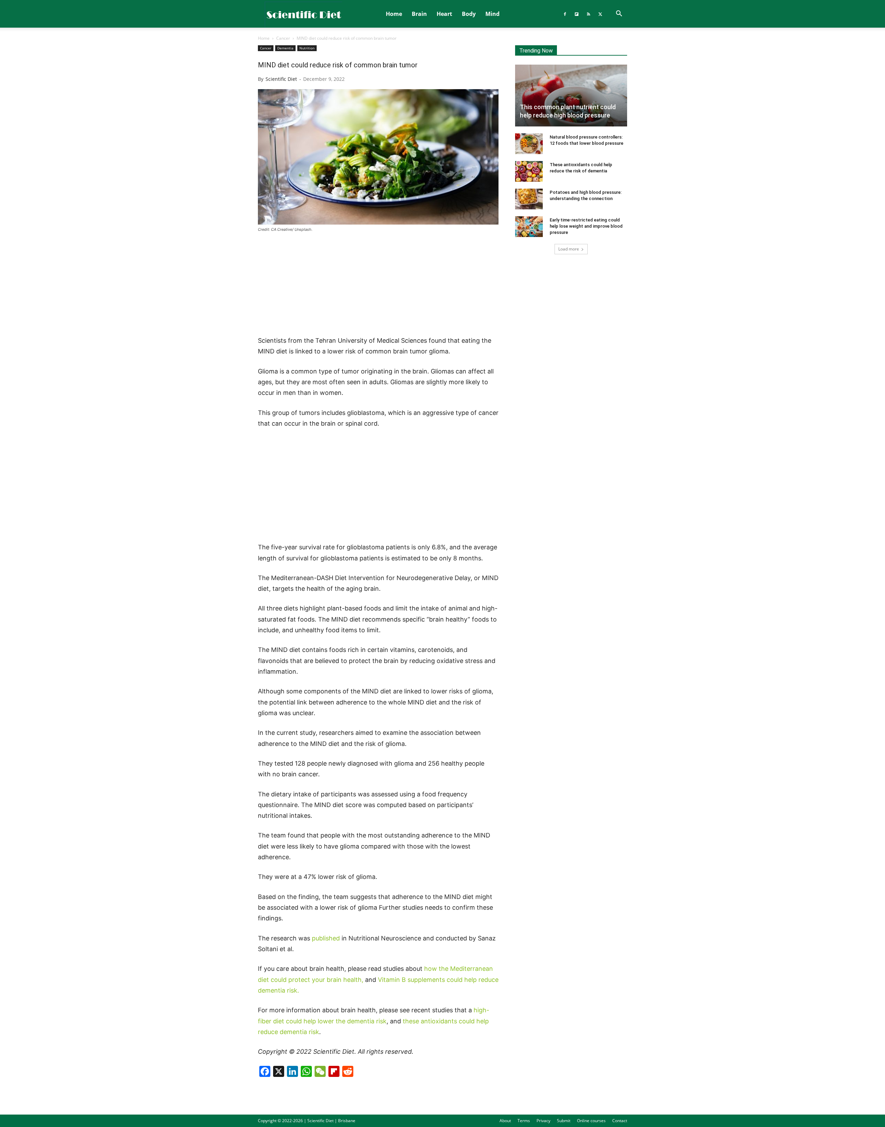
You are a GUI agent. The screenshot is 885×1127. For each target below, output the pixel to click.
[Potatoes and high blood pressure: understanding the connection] (529, 199)
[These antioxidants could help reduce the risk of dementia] (529, 171)
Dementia (285, 48)
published (326, 938)
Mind (492, 14)
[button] (619, 14)
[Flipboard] (576, 14)
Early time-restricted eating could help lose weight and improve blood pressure (586, 226)
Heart (444, 14)
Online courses (591, 1121)
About (505, 1121)
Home (394, 14)
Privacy (543, 1121)
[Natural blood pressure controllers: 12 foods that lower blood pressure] (529, 143)
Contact (619, 1121)
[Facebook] (565, 14)
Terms (524, 1121)
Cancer (283, 38)
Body (469, 14)
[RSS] (588, 14)
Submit (563, 1121)
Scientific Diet (281, 79)
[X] (600, 14)
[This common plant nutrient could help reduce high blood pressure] (571, 95)
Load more (568, 249)
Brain (419, 14)
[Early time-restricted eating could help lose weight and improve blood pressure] (529, 226)
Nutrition (307, 48)
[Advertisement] (378, 285)
